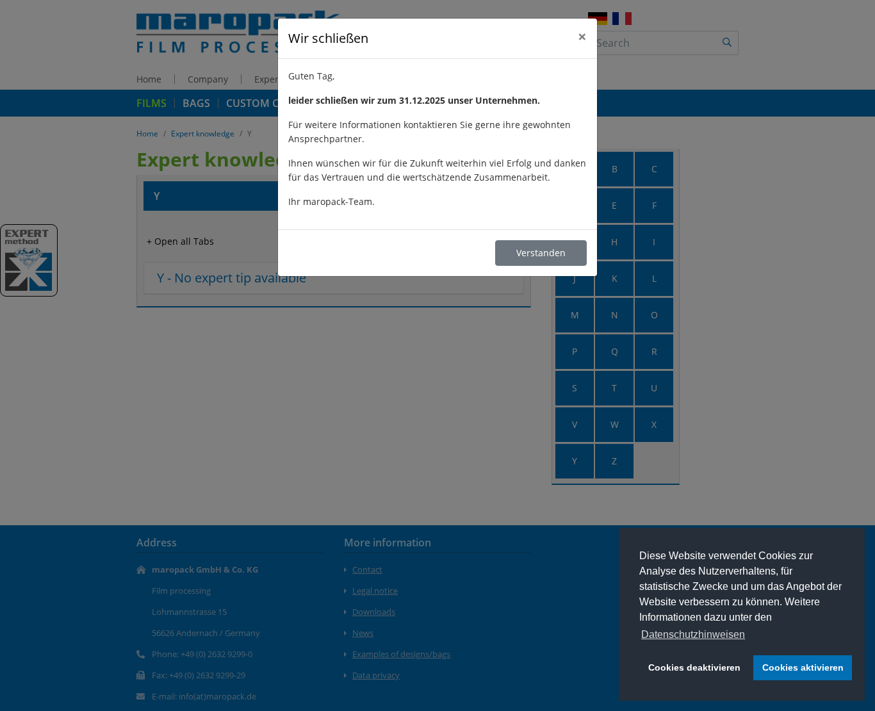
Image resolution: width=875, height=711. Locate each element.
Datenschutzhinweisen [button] (693, 634)
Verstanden (541, 253)
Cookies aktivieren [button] (803, 667)
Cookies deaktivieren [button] (694, 667)
